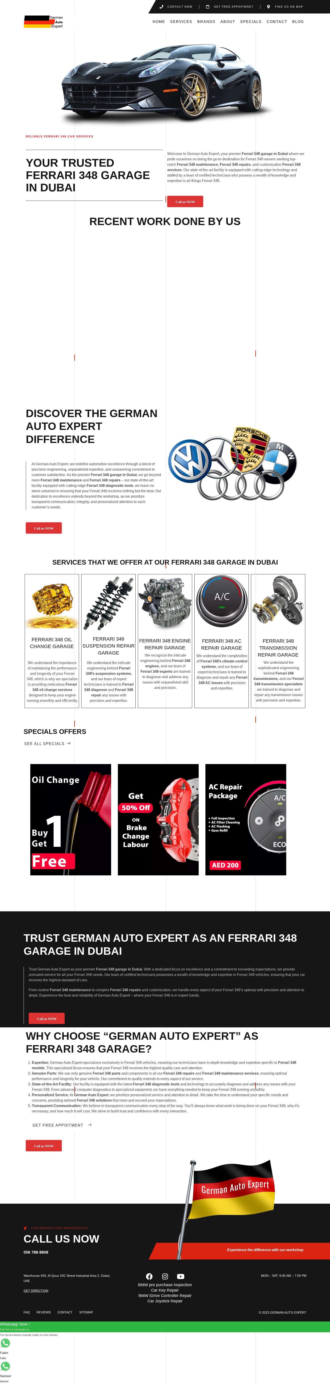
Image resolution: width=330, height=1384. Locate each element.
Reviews (44, 1312)
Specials (251, 22)
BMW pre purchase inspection (165, 1285)
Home (159, 22)
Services (181, 22)
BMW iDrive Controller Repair (165, 1295)
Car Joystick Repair (165, 1301)
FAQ (27, 1312)
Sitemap (86, 1312)
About (227, 22)
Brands (206, 22)
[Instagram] (165, 1276)
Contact (277, 22)
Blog (298, 22)
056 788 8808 (36, 1252)
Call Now (70, 819)
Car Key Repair (165, 1290)
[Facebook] (149, 1276)
